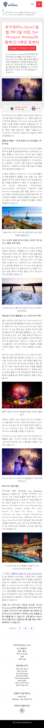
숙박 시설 (22, 659)
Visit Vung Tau (22, 685)
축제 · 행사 (22, 651)
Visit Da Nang (22, 674)
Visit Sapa (22, 681)
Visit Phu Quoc (22, 669)
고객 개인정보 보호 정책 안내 (22, 722)
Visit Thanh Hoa (22, 683)
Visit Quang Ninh (22, 678)
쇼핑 (22, 657)
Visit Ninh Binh (22, 676)
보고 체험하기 (22, 648)
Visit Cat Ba (22, 671)
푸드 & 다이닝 (22, 654)
